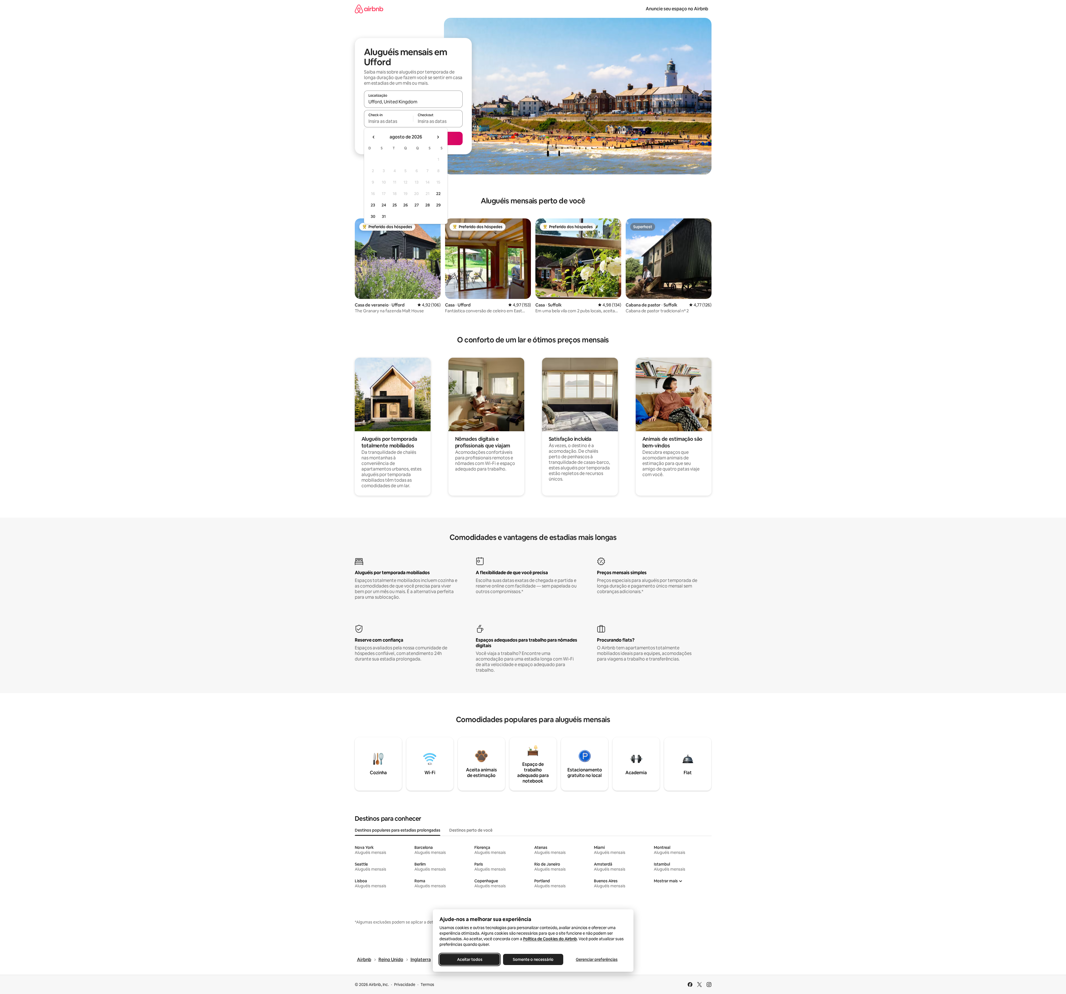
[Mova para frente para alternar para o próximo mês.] (437, 137)
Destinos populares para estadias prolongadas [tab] (397, 830)
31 (384, 216)
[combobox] (413, 101)
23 (373, 205)
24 (384, 205)
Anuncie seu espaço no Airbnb (677, 9)
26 (405, 205)
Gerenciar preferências (597, 959)
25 (394, 205)
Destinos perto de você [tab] (470, 830)
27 (416, 205)
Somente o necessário (533, 959)
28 (427, 205)
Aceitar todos (469, 959)
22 (438, 193)
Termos (427, 984)
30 (373, 216)
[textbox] (388, 121)
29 (438, 205)
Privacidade (404, 984)
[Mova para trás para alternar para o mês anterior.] (373, 137)
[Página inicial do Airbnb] (369, 9)
